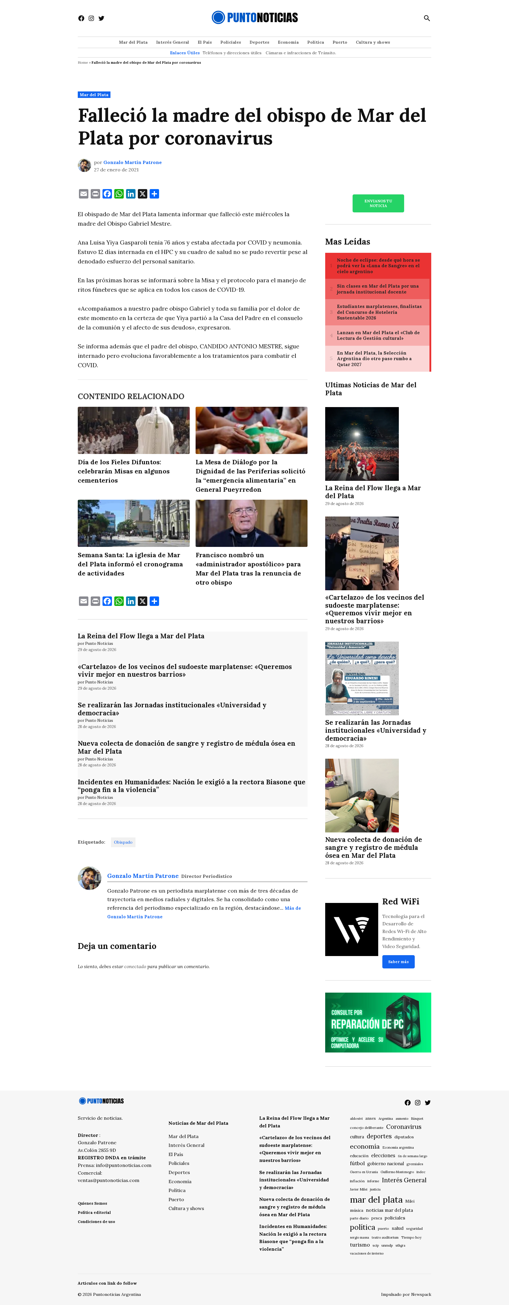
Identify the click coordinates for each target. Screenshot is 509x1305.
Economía (288, 42)
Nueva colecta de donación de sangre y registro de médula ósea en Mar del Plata (186, 747)
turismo (360, 1244)
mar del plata (376, 1199)
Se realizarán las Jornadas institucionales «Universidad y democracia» (172, 709)
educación (359, 1155)
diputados (404, 1137)
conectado (135, 966)
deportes (379, 1136)
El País (205, 42)
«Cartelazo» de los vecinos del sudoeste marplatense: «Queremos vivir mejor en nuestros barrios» (185, 670)
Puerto (340, 42)
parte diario (359, 1218)
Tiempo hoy (411, 1237)
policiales (395, 1218)
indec (421, 1172)
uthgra (400, 1245)
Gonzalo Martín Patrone (132, 162)
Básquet (417, 1118)
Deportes (259, 42)
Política (315, 42)
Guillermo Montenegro (397, 1172)
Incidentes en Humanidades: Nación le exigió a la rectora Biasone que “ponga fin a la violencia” (191, 786)
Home (83, 62)
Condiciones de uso (96, 1221)
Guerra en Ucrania (364, 1172)
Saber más (398, 961)
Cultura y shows (373, 42)
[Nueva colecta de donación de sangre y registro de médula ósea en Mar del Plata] (362, 796)
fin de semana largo (412, 1156)
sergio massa (359, 1237)
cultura (357, 1137)
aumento (402, 1119)
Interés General (172, 42)
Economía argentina (398, 1147)
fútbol (357, 1163)
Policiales (230, 42)
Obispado (123, 842)
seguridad (414, 1228)
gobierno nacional (385, 1163)
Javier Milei (358, 1189)
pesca (376, 1218)
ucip (376, 1245)
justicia (375, 1189)
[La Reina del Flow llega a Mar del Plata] (362, 444)
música (356, 1210)
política (362, 1227)
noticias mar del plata (389, 1210)
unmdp (387, 1245)
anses (370, 1118)
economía (365, 1146)
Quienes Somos (92, 1203)
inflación (357, 1181)
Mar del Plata (133, 42)
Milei (409, 1201)
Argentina (386, 1119)
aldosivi (356, 1118)
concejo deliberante (367, 1127)
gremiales (414, 1164)
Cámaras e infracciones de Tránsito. (301, 52)
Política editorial (94, 1212)
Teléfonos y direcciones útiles (232, 52)
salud (398, 1228)
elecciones (383, 1155)
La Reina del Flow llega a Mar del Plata (141, 636)
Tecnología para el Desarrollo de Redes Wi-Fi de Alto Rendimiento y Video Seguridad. (404, 931)
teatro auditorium (385, 1237)
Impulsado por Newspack (406, 1294)
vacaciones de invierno (367, 1253)
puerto (383, 1228)
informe (373, 1181)
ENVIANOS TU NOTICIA (378, 203)
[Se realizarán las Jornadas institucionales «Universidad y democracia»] (362, 679)
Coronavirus (404, 1127)
